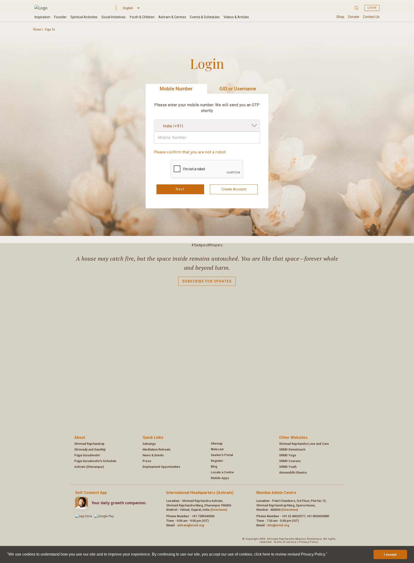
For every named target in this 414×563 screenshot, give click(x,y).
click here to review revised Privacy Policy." (290, 554)
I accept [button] (390, 554)
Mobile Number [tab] (176, 89)
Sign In (50, 29)
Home (37, 29)
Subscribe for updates (207, 281)
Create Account (233, 189)
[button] (329, 555)
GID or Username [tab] (237, 89)
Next (180, 189)
